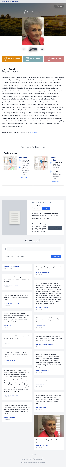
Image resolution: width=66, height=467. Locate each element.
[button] (10, 161)
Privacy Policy (28, 459)
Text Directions (24, 177)
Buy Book (46, 209)
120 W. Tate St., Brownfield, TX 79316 (26, 172)
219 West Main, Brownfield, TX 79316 (57, 176)
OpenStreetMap (35, 462)
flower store (33, 132)
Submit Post (56, 256)
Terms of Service (38, 459)
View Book (37, 209)
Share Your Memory (54, 228)
